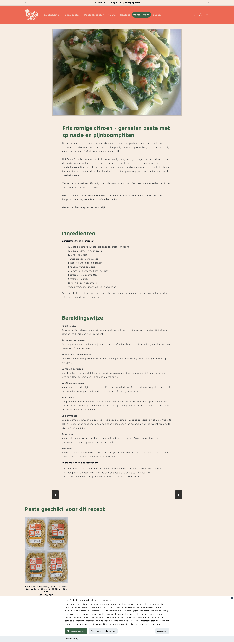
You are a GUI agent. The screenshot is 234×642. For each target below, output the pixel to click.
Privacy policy (71, 639)
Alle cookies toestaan (76, 631)
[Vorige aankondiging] (25, 2)
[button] (52, 15)
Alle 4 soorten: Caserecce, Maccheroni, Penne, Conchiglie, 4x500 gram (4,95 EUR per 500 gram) (46, 589)
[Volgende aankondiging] (209, 2)
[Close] (232, 598)
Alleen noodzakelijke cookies (103, 631)
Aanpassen (162, 631)
